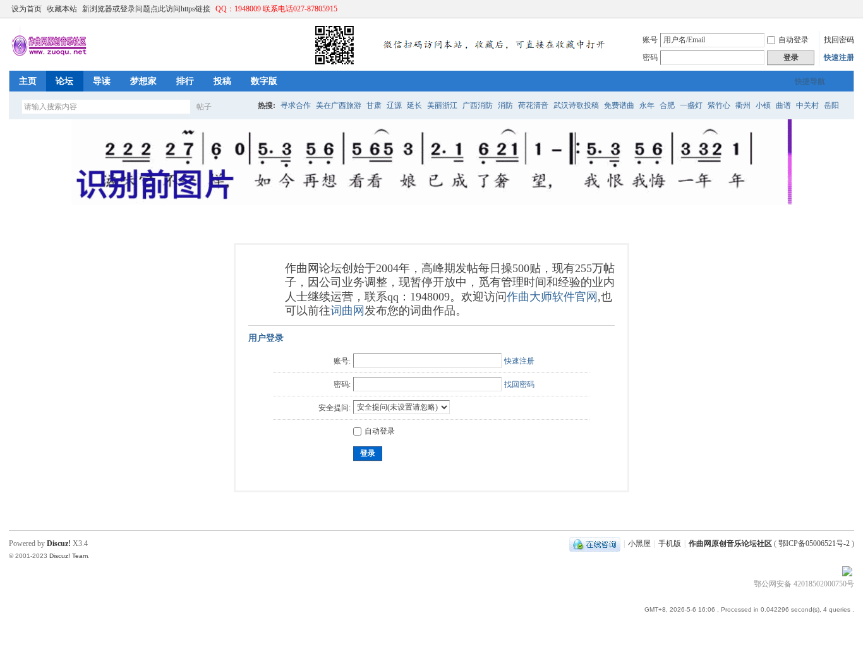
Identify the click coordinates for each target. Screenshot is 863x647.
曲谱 (783, 105)
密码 (650, 57)
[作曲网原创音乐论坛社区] (312, 63)
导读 (102, 81)
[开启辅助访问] (836, 9)
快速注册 (839, 57)
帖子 (204, 106)
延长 (414, 105)
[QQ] (594, 543)
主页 (28, 81)
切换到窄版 (847, 9)
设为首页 (26, 8)
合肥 (667, 105)
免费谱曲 (619, 105)
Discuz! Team (68, 555)
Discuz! (59, 543)
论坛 (64, 81)
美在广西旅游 (338, 105)
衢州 (743, 105)
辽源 (394, 105)
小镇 (763, 105)
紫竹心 (719, 105)
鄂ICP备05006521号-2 (814, 543)
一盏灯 (691, 105)
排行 (185, 81)
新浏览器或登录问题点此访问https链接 (146, 8)
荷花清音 (533, 105)
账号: (342, 361)
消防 (505, 105)
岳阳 (831, 105)
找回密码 (839, 39)
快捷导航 (810, 81)
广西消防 (477, 105)
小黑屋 (639, 543)
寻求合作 (296, 105)
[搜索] (241, 106)
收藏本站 (62, 8)
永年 (647, 105)
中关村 (807, 105)
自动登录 (793, 39)
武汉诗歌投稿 (576, 105)
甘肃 (374, 105)
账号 (650, 39)
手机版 (669, 543)
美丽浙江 (442, 105)
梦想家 (143, 81)
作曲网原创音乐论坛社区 (730, 543)
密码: (342, 384)
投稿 (222, 81)
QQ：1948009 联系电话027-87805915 (276, 8)
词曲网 (347, 310)
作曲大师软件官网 (552, 296)
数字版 (264, 81)
